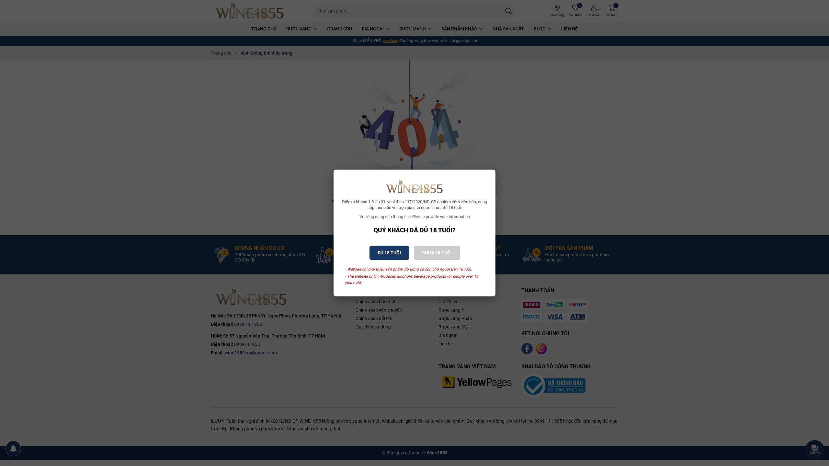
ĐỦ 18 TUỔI (389, 252)
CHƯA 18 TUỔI (437, 252)
